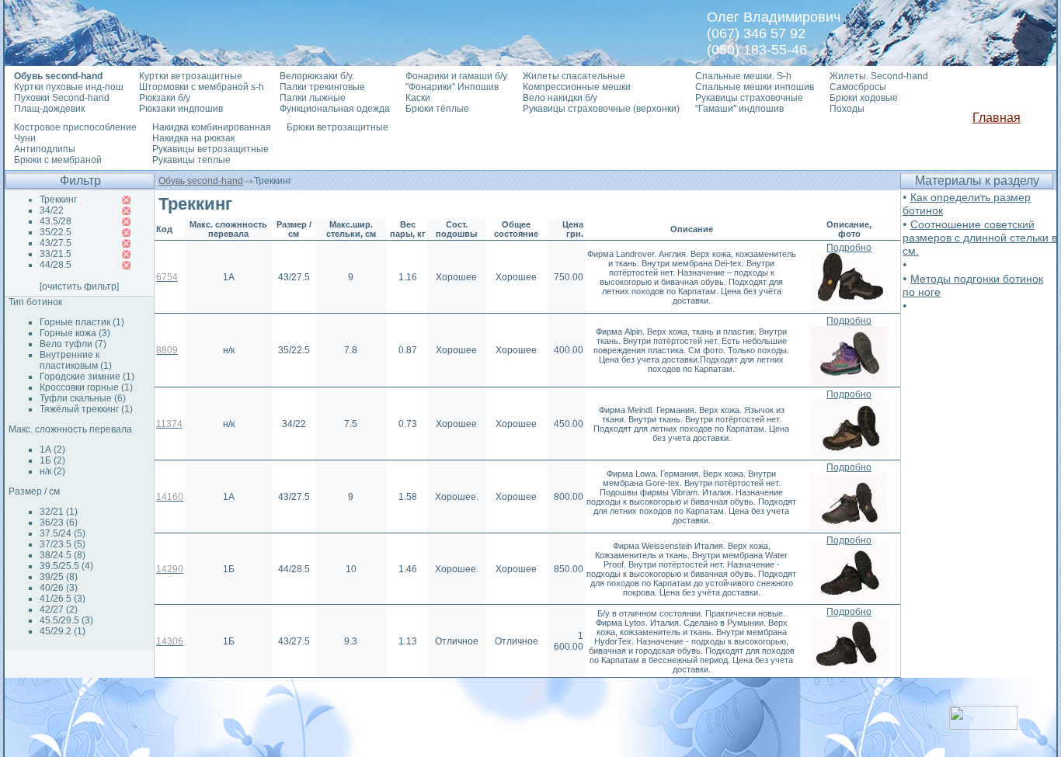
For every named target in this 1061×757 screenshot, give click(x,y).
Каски (417, 97)
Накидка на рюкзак (193, 138)
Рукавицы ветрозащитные (210, 149)
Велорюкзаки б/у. (317, 76)
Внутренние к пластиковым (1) (76, 360)
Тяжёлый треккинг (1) (86, 409)
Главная (996, 117)
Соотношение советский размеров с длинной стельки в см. (980, 237)
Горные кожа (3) (75, 333)
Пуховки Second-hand (62, 97)
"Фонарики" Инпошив (452, 87)
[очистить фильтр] (79, 286)
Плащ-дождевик (49, 108)
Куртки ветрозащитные (190, 76)
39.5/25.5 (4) (66, 566)
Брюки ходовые (864, 97)
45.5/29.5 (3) (66, 620)
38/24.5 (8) (62, 555)
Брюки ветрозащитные (337, 127)
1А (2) (52, 449)
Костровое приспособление (75, 127)
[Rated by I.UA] (983, 725)
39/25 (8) (59, 576)
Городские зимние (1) (87, 376)
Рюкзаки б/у (164, 97)
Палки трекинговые (322, 87)
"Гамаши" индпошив (739, 108)
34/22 (52, 210)
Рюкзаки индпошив (181, 108)
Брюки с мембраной (58, 160)
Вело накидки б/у (560, 97)
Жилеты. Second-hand (879, 76)
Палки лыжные (313, 97)
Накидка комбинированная (211, 127)
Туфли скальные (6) (83, 398)
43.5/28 (55, 221)
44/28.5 (55, 264)
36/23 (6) (59, 522)
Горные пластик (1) (82, 322)
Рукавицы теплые (191, 160)
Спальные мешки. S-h (743, 76)
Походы (847, 108)
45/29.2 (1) (62, 631)
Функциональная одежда (335, 108)
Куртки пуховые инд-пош (68, 87)
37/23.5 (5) (62, 544)
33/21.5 (55, 253)
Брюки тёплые (437, 108)
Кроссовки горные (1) (86, 387)
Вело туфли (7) (73, 344)
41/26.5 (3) (62, 598)
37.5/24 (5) (62, 533)
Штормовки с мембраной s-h (201, 87)
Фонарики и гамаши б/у (456, 76)
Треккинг (58, 199)
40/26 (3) (59, 587)
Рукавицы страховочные (749, 97)
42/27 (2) (59, 609)
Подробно (848, 247)
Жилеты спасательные (574, 76)
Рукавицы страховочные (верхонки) (601, 108)
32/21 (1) (59, 511)
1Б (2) (52, 460)
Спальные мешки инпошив (754, 87)
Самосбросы (858, 87)
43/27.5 (55, 243)
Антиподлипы (44, 149)
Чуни (25, 138)
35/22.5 (55, 232)
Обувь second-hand (200, 180)
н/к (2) (52, 471)
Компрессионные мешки (577, 87)
